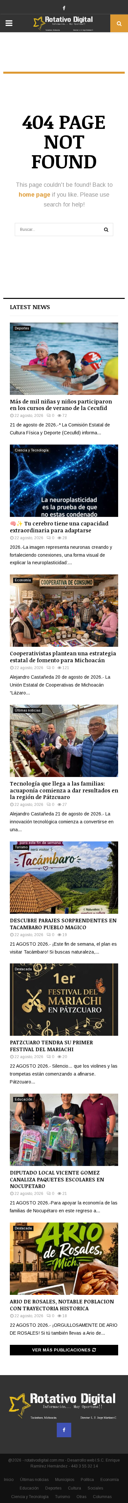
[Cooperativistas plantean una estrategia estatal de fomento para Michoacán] (64, 610)
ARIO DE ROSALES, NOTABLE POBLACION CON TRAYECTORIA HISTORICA (62, 1305)
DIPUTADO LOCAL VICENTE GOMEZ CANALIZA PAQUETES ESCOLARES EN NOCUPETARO (57, 1179)
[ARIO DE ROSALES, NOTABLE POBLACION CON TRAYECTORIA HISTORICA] (64, 1259)
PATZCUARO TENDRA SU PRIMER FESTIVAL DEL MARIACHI (51, 1046)
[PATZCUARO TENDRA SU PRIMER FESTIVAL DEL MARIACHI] (64, 999)
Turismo (21, 847)
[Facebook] (64, 1430)
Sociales (95, 1488)
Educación (23, 1099)
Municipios (64, 1479)
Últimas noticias (27, 710)
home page (34, 194)
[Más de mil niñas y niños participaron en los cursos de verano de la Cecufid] (64, 359)
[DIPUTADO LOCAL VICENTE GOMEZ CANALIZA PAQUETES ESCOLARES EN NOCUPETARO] (64, 1130)
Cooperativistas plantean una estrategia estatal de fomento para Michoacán (63, 657)
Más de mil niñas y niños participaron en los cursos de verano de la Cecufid (61, 405)
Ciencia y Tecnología (32, 450)
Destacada (23, 969)
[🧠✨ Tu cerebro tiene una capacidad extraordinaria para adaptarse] (64, 481)
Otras (81, 1496)
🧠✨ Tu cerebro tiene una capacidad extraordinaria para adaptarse (59, 527)
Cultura (74, 1488)
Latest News (30, 307)
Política (87, 1479)
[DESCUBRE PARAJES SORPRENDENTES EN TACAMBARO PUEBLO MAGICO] (64, 877)
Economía (23, 580)
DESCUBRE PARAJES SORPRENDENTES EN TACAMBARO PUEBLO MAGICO (63, 924)
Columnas (102, 1496)
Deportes (22, 328)
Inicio (8, 1479)
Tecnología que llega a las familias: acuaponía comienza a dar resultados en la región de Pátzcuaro (64, 790)
